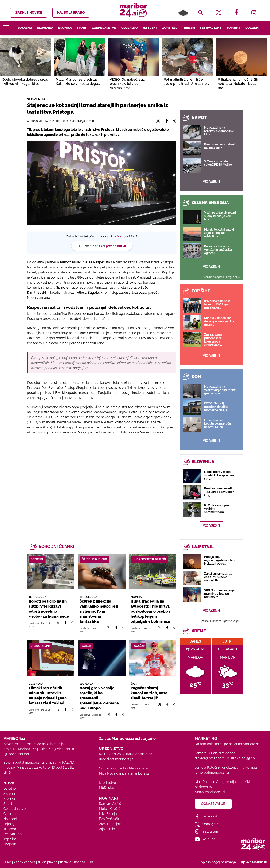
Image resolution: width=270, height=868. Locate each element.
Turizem (188, 27)
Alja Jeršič (107, 829)
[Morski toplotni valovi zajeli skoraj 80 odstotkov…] (192, 234)
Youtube (209, 839)
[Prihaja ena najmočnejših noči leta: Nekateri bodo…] (192, 561)
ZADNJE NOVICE (28, 13)
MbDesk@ (106, 788)
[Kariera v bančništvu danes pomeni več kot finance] (192, 322)
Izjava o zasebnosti (254, 862)
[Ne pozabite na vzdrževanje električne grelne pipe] (192, 391)
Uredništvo (107, 783)
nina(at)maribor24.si (210, 792)
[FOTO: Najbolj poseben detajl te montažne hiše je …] (192, 407)
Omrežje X (210, 824)
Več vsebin (211, 181)
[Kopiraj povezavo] (72, 624)
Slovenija (45, 27)
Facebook (210, 816)
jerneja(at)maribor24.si (212, 773)
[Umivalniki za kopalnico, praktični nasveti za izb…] (192, 424)
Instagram (210, 831)
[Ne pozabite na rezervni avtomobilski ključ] (192, 132)
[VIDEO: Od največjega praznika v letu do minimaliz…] (192, 594)
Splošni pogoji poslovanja (218, 862)
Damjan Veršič (110, 804)
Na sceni (150, 27)
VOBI (89, 862)
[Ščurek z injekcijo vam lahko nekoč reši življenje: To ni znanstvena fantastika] (101, 571)
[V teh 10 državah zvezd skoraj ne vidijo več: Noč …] (192, 217)
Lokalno (25, 27)
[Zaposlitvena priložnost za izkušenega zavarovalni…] (192, 339)
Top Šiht (233, 27)
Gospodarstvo (104, 27)
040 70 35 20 (245, 758)
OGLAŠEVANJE (213, 804)
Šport (82, 27)
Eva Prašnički (109, 819)
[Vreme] (183, 13)
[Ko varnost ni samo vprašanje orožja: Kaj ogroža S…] (192, 250)
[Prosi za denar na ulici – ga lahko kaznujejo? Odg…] (192, 492)
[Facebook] (65, 624)
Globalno (129, 27)
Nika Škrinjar (108, 814)
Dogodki (252, 27)
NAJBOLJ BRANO (71, 13)
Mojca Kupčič (109, 809)
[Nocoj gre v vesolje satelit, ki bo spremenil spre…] (192, 476)
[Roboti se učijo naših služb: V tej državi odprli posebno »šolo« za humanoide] (50, 571)
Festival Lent (210, 27)
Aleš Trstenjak (110, 824)
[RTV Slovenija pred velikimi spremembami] (192, 509)
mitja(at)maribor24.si (134, 773)
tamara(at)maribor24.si (212, 758)
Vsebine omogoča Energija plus (221, 277)
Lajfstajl (169, 27)
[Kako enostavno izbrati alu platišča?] (192, 148)
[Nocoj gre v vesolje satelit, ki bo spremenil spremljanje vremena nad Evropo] (101, 658)
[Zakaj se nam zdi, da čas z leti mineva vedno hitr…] (192, 578)
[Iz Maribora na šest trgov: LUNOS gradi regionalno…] (192, 305)
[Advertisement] (101, 483)
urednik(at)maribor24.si (116, 759)
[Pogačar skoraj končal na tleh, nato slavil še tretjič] (152, 658)
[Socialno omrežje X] (58, 624)
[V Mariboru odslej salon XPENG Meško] (192, 165)
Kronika (65, 27)
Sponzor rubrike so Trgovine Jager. (219, 621)
